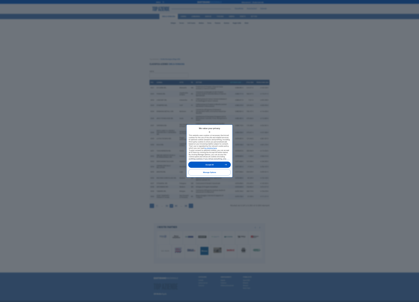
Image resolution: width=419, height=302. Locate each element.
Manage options (209, 172)
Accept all (209, 165)
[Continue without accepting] (209, 132)
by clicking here (210, 148)
